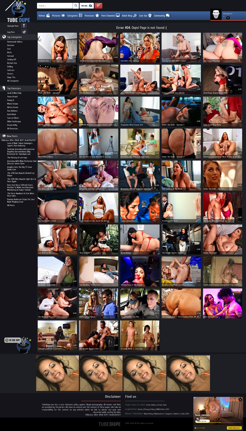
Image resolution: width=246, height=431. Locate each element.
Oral (9, 49)
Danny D (10, 100)
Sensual (10, 56)
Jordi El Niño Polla (14, 93)
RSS (187, 414)
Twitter (176, 414)
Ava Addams (12, 111)
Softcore (10, 70)
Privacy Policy (149, 409)
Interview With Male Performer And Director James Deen (21, 162)
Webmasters (159, 414)
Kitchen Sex (12, 63)
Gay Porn (11, 32)
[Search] (76, 6)
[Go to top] (17, 345)
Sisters (10, 74)
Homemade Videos (14, 42)
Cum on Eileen (13, 118)
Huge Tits (11, 77)
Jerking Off (11, 59)
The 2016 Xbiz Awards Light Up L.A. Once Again (21, 180)
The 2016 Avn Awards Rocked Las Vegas (21, 174)
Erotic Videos (151, 405)
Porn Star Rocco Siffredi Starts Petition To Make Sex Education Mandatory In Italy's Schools (20, 187)
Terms (140, 409)
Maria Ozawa (12, 104)
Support (169, 414)
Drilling (10, 67)
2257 (167, 409)
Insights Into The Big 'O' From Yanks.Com (19, 168)
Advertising (148, 414)
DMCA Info (160, 409)
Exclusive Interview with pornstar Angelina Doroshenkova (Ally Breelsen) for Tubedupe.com (21, 151)
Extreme (10, 45)
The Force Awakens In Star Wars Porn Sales (20, 194)
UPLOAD (84, 6)
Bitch (9, 52)
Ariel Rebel (11, 114)
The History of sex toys (17, 157)
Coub (183, 414)
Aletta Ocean (12, 107)
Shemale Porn (13, 26)
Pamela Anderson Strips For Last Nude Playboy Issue (21, 200)
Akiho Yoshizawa (14, 121)
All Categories (13, 81)
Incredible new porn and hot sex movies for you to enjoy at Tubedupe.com (18, 11)
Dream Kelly (12, 125)
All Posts (11, 205)
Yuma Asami (12, 96)
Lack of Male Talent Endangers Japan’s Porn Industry (20, 144)
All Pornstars (12, 128)
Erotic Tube (162, 405)
